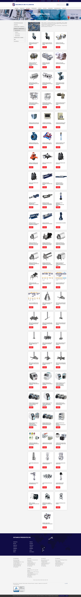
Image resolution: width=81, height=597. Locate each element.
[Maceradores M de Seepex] (61, 216)
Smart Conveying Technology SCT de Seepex (47, 223)
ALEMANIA (15, 548)
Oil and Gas (16, 41)
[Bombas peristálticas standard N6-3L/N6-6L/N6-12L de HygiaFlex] (61, 396)
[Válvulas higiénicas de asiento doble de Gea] (61, 276)
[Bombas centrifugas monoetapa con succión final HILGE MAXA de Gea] (47, 236)
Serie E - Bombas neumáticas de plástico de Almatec (34, 504)
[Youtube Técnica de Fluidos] (15, 1)
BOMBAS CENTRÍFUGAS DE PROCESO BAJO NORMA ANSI (34, 143)
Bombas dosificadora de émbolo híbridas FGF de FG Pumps (47, 43)
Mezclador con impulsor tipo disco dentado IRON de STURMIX (34, 324)
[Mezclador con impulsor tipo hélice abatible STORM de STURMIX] (47, 316)
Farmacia (16, 32)
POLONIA (31, 543)
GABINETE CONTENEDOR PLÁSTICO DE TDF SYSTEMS (46, 123)
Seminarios (50, 8)
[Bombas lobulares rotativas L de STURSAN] (61, 36)
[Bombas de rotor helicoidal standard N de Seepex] (47, 176)
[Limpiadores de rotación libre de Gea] (61, 456)
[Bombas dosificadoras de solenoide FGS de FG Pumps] (34, 116)
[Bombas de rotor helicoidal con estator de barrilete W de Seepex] (34, 216)
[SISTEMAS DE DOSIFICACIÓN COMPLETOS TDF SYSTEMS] (61, 116)
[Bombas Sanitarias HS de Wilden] (61, 496)
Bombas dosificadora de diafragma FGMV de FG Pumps (60, 103)
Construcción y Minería (18, 37)
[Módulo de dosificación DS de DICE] (61, 156)
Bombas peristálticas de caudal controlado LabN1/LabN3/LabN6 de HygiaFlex (47, 404)
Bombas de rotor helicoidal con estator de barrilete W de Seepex (34, 224)
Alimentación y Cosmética (19, 26)
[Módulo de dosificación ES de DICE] (47, 156)
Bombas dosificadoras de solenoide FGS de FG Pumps (34, 123)
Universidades (17, 35)
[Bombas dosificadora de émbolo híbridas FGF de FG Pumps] (47, 36)
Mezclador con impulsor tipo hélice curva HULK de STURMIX (34, 364)
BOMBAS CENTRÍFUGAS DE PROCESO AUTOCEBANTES (33, 163)
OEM (15, 39)
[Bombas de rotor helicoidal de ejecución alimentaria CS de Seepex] (47, 196)
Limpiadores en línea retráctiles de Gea (60, 483)
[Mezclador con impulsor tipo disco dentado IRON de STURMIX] (34, 316)
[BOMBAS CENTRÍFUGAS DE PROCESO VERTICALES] (61, 136)
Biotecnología (46, 16)
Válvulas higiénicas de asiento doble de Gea (60, 283)
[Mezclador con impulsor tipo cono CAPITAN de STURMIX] (47, 296)
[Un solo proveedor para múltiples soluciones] (23, 4)
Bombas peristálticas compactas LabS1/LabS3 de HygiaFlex (47, 384)
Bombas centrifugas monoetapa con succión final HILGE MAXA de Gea (47, 243)
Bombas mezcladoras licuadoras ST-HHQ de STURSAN (60, 83)
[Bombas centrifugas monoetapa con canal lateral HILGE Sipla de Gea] (47, 256)
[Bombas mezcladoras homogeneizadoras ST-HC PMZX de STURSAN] (47, 96)
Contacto (64, 8)
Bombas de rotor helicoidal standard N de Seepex (47, 183)
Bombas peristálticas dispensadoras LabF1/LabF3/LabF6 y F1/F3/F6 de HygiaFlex (33, 424)
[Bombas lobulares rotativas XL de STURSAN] (61, 56)
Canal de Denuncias (16, 584)
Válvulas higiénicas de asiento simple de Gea (46, 283)
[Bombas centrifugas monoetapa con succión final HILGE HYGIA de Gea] (34, 236)
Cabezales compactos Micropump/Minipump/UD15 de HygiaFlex (34, 444)
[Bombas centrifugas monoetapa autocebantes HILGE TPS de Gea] (34, 256)
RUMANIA (31, 548)
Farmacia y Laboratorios (40, 16)
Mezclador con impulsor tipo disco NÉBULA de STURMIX (34, 344)
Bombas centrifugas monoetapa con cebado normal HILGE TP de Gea (60, 243)
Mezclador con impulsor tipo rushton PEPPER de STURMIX (47, 344)
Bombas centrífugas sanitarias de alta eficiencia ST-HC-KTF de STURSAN (33, 64)
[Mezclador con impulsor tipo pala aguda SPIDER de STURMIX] (61, 356)
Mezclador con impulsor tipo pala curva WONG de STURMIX (60, 324)
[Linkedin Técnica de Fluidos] (13, 1)
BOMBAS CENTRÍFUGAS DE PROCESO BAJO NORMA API (47, 143)
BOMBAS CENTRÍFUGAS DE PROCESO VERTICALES (60, 143)
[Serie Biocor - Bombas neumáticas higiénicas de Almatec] (47, 496)
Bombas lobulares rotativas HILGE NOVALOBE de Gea (34, 284)
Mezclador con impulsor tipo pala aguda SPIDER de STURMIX (61, 364)
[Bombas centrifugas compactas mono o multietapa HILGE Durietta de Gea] (61, 256)
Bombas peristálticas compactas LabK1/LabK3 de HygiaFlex (34, 384)
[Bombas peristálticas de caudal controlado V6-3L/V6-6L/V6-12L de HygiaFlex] (34, 396)
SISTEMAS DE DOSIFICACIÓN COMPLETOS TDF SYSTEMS (60, 123)
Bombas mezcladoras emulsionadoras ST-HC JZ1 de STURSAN (34, 83)
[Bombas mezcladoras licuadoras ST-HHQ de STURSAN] (61, 76)
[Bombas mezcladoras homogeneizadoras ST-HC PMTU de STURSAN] (34, 96)
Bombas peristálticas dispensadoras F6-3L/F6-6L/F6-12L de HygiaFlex (46, 424)
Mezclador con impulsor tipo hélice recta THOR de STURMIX (60, 303)
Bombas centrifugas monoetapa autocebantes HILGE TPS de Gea (34, 263)
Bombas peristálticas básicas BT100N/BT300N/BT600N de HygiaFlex (60, 424)
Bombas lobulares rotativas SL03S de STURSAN (46, 63)
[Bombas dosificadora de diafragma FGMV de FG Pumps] (61, 96)
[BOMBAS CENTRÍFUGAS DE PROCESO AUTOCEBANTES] (34, 156)
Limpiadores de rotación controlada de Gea (47, 463)
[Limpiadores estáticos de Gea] (47, 476)
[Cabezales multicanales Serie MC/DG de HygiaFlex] (47, 436)
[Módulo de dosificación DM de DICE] (34, 176)
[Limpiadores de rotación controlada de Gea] (47, 456)
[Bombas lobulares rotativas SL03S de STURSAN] (47, 56)
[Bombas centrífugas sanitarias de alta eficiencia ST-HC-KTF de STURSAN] (34, 56)
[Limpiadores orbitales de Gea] (34, 456)
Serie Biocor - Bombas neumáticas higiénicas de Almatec (47, 504)
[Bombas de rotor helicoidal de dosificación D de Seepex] (34, 196)
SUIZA (31, 550)
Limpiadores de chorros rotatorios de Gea (33, 483)
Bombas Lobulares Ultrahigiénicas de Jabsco (47, 523)
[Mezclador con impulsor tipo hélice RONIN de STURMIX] (47, 356)
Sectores (33, 16)
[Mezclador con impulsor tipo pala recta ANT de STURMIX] (61, 336)
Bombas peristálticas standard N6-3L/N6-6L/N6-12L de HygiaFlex (60, 404)
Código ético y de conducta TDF (42, 583)
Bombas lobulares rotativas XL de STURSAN (60, 63)
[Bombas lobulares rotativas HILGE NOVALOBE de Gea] (34, 276)
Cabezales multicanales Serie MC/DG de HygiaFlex (47, 443)
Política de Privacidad (31, 583)
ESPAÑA (14, 550)
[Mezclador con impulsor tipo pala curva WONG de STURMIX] (61, 316)
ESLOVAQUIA (32, 551)
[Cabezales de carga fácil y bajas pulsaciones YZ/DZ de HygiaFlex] (61, 436)
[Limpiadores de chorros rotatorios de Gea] (34, 476)
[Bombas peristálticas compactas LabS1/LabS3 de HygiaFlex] (47, 376)
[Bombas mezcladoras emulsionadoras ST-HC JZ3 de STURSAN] (47, 76)
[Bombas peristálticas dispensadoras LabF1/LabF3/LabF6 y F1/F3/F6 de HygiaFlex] (34, 416)
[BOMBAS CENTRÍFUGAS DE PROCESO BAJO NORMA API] (47, 136)
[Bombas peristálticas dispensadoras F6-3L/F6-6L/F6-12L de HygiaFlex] (47, 416)
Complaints (36, 583)
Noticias (44, 8)
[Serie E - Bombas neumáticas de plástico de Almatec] (34, 496)
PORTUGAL (31, 545)
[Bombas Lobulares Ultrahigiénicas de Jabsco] (47, 516)
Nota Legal (20, 583)
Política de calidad (24, 583)
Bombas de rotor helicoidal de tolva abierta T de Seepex (59, 183)
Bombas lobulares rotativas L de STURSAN (60, 43)
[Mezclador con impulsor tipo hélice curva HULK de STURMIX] (34, 356)
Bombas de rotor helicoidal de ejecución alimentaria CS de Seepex (47, 203)
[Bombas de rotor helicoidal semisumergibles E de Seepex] (61, 196)
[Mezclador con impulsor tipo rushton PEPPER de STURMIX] (47, 336)
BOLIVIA (14, 543)
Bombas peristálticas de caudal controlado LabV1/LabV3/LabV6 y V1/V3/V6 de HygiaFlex (60, 384)
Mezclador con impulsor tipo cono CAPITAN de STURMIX (47, 303)
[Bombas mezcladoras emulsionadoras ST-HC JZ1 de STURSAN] (34, 76)
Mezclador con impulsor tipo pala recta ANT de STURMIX (60, 344)
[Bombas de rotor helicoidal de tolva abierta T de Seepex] (61, 176)
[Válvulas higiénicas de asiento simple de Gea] (47, 276)
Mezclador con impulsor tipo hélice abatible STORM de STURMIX (47, 324)
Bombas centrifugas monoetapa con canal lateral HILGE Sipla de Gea (47, 263)
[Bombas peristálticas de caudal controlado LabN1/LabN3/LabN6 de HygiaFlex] (47, 396)
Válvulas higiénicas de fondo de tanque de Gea (33, 303)
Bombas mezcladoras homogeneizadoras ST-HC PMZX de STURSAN (47, 103)
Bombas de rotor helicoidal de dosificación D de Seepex (33, 203)
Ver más (31, 47)
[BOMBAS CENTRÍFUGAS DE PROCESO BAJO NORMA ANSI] (34, 136)
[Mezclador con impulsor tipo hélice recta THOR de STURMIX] (61, 296)
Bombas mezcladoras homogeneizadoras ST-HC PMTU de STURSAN (34, 103)
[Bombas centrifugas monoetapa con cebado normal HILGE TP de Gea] (61, 236)
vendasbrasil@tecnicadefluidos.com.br (32, 573)
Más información (61, 595)
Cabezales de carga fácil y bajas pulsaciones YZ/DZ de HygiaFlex (61, 444)
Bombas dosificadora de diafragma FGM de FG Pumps (33, 43)
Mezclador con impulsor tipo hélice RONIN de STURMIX (47, 364)
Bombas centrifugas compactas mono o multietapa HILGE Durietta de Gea (61, 264)
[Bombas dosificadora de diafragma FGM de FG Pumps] (34, 36)
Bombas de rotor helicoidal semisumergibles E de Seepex (60, 204)
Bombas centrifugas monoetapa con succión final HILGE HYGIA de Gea (33, 243)
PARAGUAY (15, 545)
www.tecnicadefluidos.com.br (31, 574)
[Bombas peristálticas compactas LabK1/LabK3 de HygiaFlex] (34, 376)
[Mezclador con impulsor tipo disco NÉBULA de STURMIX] (34, 336)
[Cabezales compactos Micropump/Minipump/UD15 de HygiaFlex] (34, 436)
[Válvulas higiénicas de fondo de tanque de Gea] (34, 296)
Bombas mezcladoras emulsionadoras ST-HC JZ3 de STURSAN (47, 83)
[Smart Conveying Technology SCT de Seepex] (47, 216)
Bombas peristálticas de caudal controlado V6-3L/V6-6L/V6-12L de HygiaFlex (33, 404)
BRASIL (14, 551)
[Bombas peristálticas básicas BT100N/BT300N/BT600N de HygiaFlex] (61, 416)
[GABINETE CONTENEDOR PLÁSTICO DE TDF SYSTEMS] (47, 116)
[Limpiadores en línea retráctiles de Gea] (61, 476)
